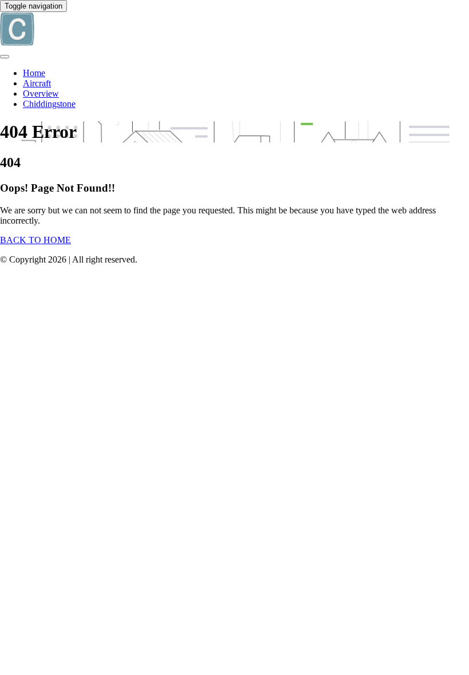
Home (34, 73)
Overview (41, 93)
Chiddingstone (49, 104)
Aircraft (37, 83)
